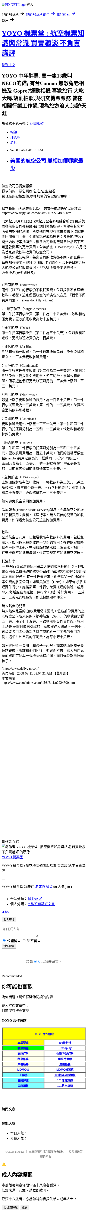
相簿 (13, 132)
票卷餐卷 (64, 1064)
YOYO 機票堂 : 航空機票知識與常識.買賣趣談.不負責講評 (43, 43)
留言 (49, 887)
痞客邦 (40, 887)
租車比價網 (65, 1059)
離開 (24, 1207)
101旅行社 (65, 1042)
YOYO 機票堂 (12, 857)
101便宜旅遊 (65, 1080)
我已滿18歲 (10, 1207)
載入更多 (9, 919)
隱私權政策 (76, 1151)
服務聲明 (45, 1156)
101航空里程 (65, 1085)
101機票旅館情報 (65, 1075)
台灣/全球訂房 (65, 1053)
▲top (5, 911)
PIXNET (20, 1151)
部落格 (15, 137)
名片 (13, 142)
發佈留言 (9, 946)
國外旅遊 (35, 899)
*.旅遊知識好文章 (41, 904)
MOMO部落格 (65, 1069)
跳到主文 (8, 65)
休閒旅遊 (37, 124)
